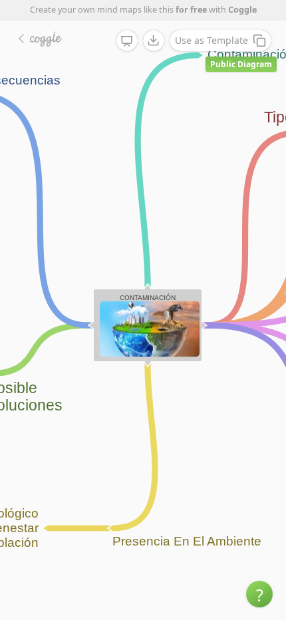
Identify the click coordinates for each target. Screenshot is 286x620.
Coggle (242, 9)
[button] (259, 594)
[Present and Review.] (127, 41)
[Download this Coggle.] (153, 40)
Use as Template (211, 40)
